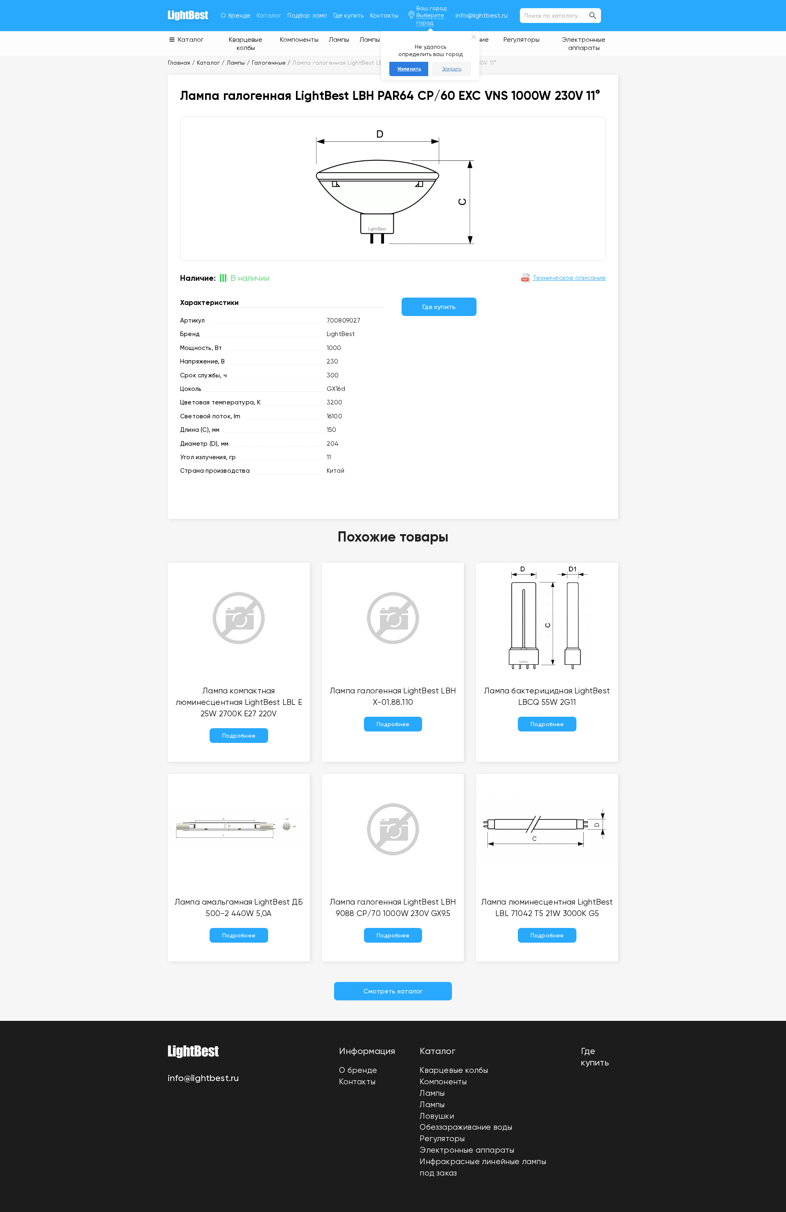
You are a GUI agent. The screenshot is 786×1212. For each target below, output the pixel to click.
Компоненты (443, 1081)
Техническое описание (569, 278)
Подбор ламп (307, 15)
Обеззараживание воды (466, 1127)
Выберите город (430, 19)
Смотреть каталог (393, 991)
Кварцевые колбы (454, 1070)
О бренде (236, 15)
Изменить (409, 69)
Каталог (269, 15)
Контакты (384, 15)
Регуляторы (442, 1138)
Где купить (348, 15)
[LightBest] (188, 16)
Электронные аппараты (467, 1150)
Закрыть (451, 69)
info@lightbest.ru (482, 15)
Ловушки (437, 1116)
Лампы (432, 1093)
